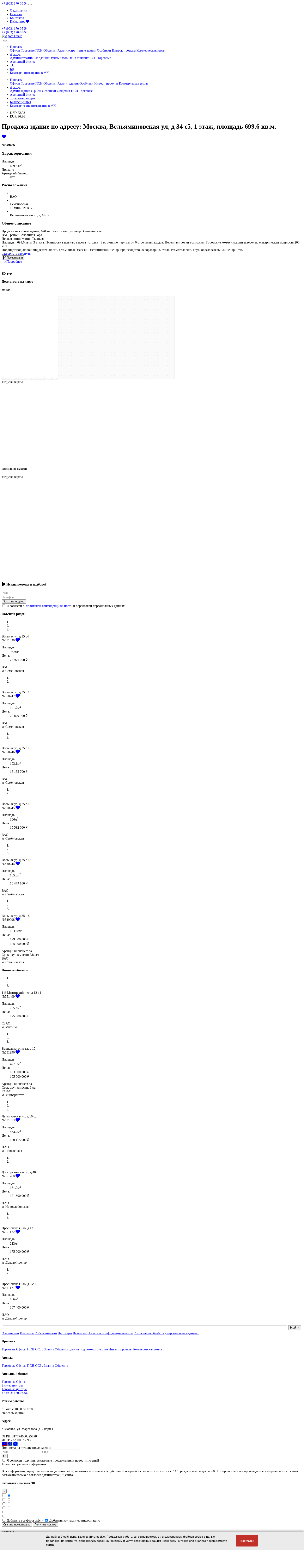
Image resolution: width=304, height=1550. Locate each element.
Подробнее (14, 261)
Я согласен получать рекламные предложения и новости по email (53, 1460)
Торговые (28, 50)
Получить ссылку (45, 1524)
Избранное (18, 21)
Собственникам (46, 1333)
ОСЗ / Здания (44, 1349)
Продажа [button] (16, 46)
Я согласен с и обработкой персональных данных (66, 606)
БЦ (12, 69)
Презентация (14, 257)
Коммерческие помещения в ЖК (33, 105)
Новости (16, 14)
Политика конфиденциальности (110, 1333)
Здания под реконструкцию (88, 1349)
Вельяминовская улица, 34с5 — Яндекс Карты (34, 378)
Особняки (104, 50)
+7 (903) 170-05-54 (15, 3)
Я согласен (247, 1540)
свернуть (24, 253)
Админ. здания (68, 83)
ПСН (39, 50)
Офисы (15, 50)
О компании (18, 10)
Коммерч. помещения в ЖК (29, 72)
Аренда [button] (15, 54)
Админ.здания (20, 91)
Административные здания (76, 50)
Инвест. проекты (124, 50)
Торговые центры (22, 98)
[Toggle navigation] (30, 4)
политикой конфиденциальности (49, 606)
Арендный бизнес (22, 61)
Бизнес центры (20, 102)
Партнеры (65, 1333)
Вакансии (80, 1333)
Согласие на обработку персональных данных (166, 1333)
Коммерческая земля (150, 50)
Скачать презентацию (16, 1524)
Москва (6, 378)
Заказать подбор (13, 601)
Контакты (17, 18)
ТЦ (12, 65)
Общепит (50, 50)
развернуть (9, 253)
